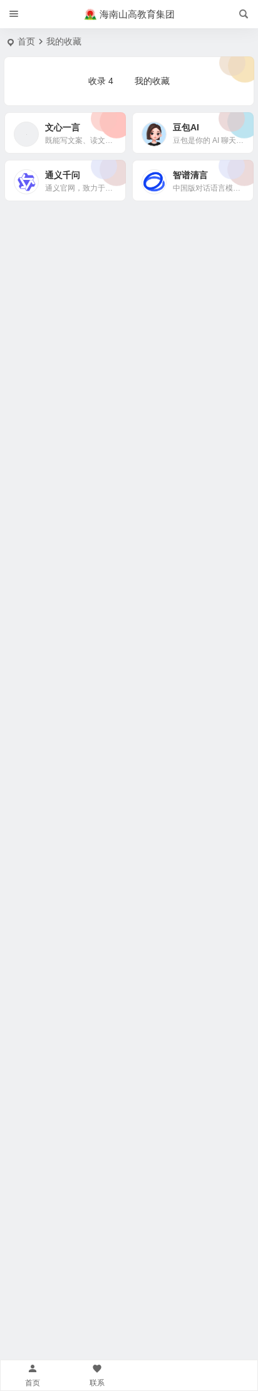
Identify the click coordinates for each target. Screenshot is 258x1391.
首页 (26, 41)
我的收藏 (152, 81)
